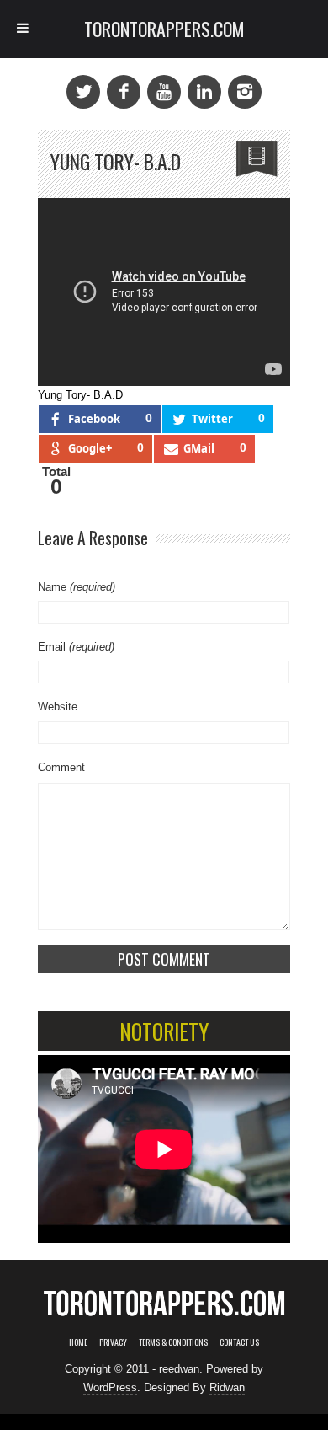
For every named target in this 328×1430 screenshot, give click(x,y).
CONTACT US (239, 1342)
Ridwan (227, 1387)
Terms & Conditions (173, 1342)
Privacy (113, 1342)
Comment (61, 767)
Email (76, 646)
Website (57, 706)
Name (76, 587)
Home (78, 1342)
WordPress (110, 1387)
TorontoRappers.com (164, 28)
